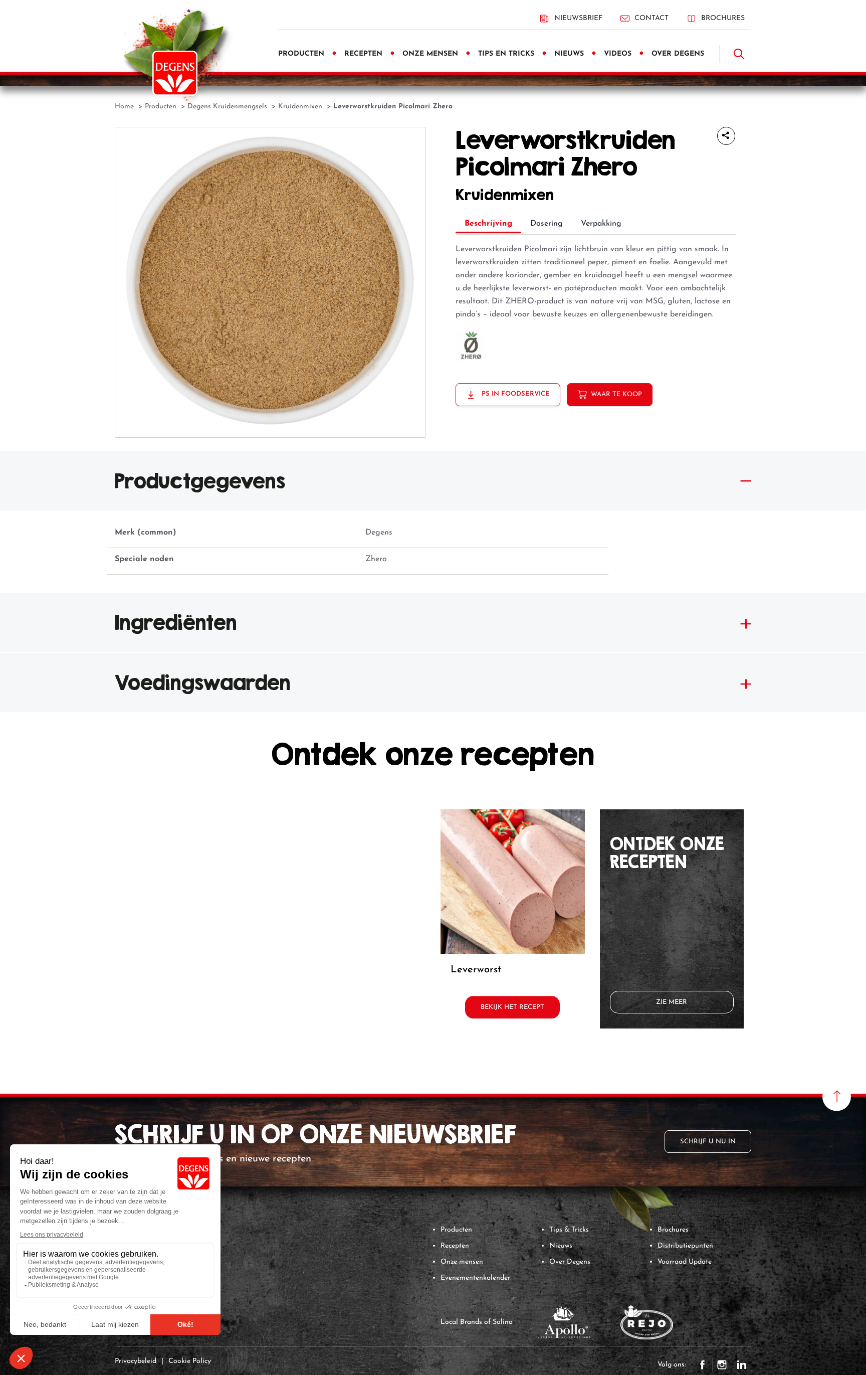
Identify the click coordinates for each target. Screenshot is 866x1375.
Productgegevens (200, 480)
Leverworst (476, 970)
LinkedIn (742, 1365)
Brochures (723, 18)
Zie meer (671, 1002)
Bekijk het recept (512, 1007)
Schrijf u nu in (708, 1141)
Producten (456, 1230)
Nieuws (560, 1246)
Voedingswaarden (203, 682)
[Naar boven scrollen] (836, 1096)
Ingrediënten (176, 622)
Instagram (722, 1365)
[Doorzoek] (739, 54)
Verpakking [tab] (601, 224)
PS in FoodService (515, 394)
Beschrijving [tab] (488, 224)
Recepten (455, 1246)
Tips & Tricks (569, 1230)
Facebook (703, 1365)
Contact (651, 18)
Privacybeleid (135, 1361)
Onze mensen (462, 1262)
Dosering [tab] (546, 224)
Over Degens (569, 1262)
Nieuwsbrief (578, 18)
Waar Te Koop (616, 394)
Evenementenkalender (475, 1278)
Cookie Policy (189, 1361)
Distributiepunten (685, 1246)
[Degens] (175, 73)
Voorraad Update (685, 1262)
